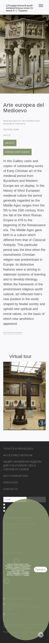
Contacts (10, 489)
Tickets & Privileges (18, 448)
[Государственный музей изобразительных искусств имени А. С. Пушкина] (22, 10)
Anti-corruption (15, 475)
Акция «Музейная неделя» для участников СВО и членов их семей (22, 465)
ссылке (26, 575)
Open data (10, 482)
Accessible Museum (17, 455)
